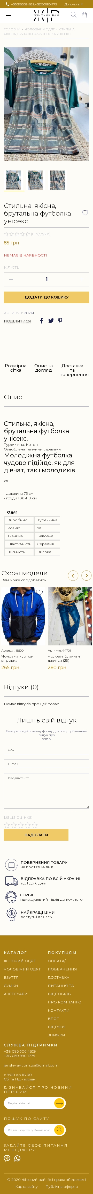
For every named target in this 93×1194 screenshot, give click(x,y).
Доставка (58, 977)
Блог (53, 1018)
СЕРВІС (27, 895)
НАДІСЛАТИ (36, 835)
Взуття (11, 977)
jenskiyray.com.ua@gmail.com (31, 1065)
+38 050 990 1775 (19, 1056)
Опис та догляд (43, 368)
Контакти (58, 1010)
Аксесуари (16, 994)
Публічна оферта (61, 1186)
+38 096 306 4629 (20, 1051)
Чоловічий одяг (40, 29)
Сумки (11, 985)
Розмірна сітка (16, 368)
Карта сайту (26, 1186)
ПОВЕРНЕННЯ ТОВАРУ (44, 862)
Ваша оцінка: (18, 817)
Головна (12, 29)
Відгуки (56, 1027)
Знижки (56, 1035)
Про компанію (64, 1002)
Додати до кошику (47, 297)
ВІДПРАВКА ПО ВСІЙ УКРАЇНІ (50, 878)
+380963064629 (22, 4)
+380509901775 (46, 4)
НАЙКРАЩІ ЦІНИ (38, 912)
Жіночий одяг (20, 961)
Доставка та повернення (72, 370)
